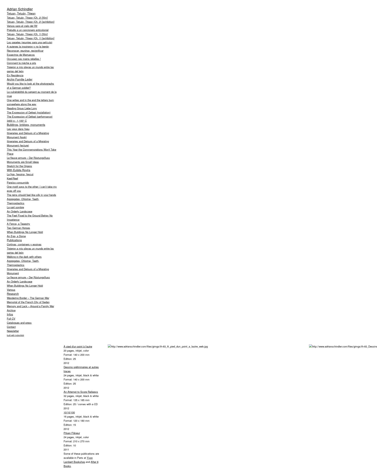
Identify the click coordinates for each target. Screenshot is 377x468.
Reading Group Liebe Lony (22, 108)
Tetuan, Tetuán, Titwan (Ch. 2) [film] (27, 17)
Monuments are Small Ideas (23, 162)
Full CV (11, 318)
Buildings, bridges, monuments (26, 125)
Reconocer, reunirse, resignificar (25, 50)
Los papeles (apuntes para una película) (29, 42)
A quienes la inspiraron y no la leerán (28, 46)
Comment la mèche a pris (21, 63)
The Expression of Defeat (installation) (28, 112)
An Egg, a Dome (16, 236)
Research (13, 294)
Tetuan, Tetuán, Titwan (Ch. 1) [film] (27, 34)
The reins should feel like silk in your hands (31, 195)
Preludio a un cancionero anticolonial (27, 30)
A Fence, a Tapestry (18, 224)
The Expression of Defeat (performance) (29, 116)
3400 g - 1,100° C (17, 120)
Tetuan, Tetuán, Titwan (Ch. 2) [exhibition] (30, 22)
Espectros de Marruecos (21, 55)
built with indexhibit (15, 335)
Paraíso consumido (18, 182)
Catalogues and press (19, 322)
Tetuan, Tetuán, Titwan (21, 13)
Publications (14, 240)
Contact (11, 327)
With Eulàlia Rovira (18, 170)
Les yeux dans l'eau (18, 129)
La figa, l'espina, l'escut (20, 174)
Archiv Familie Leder (19, 79)
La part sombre (15, 207)
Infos (10, 314)
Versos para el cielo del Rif (22, 26)
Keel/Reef (12, 178)
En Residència (15, 75)
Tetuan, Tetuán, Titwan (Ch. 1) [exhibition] (30, 38)
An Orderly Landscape (19, 211)
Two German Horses (18, 228)
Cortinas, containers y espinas (24, 244)
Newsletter (13, 331)
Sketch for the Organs (19, 166)
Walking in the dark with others (24, 257)
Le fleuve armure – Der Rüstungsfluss (28, 158)
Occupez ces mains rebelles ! (24, 59)
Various (11, 290)
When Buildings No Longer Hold (25, 232)
